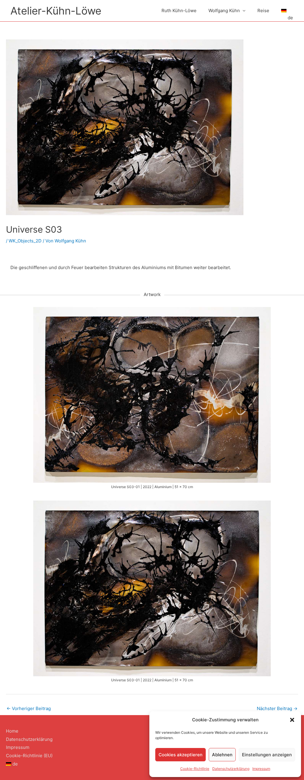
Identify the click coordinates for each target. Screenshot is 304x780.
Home (12, 731)
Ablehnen (222, 754)
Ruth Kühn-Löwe (179, 10)
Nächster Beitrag (277, 708)
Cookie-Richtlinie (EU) (29, 755)
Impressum (261, 768)
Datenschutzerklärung (230, 768)
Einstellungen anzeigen (267, 754)
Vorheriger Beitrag (29, 708)
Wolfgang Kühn (224, 10)
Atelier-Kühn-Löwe (55, 10)
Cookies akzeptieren (180, 754)
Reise (263, 10)
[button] (292, 720)
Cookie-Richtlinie (194, 768)
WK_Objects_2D (25, 241)
